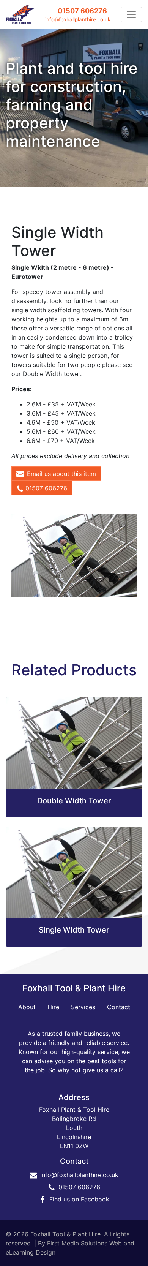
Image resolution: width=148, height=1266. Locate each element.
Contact (118, 1007)
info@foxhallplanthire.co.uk (77, 19)
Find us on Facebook (79, 1199)
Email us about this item (61, 473)
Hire (53, 1007)
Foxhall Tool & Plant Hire (74, 988)
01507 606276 (82, 11)
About (27, 1007)
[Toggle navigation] (131, 14)
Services (83, 1007)
